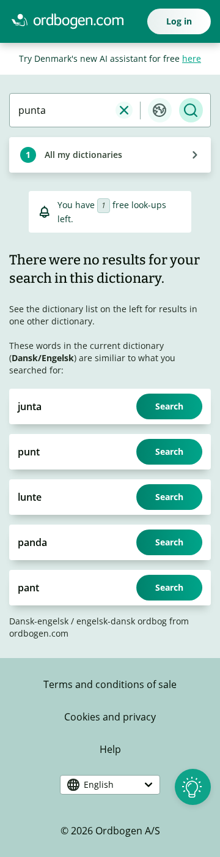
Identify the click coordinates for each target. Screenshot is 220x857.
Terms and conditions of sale (110, 684)
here (191, 58)
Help (110, 749)
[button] (160, 110)
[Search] (191, 110)
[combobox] (62, 110)
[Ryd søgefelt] (124, 110)
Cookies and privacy (110, 717)
